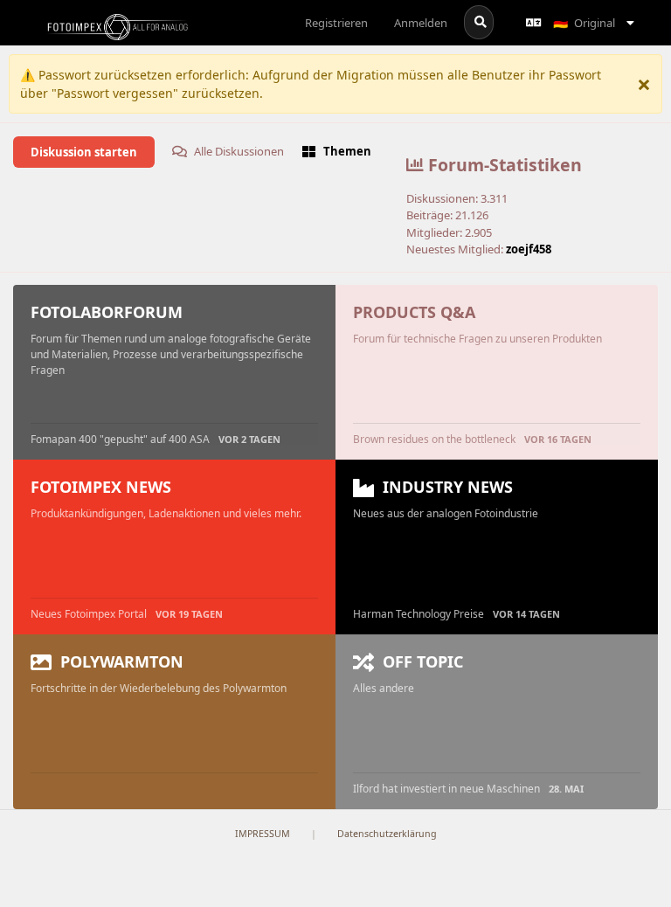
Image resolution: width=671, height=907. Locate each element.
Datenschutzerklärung (387, 833)
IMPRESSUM (262, 833)
